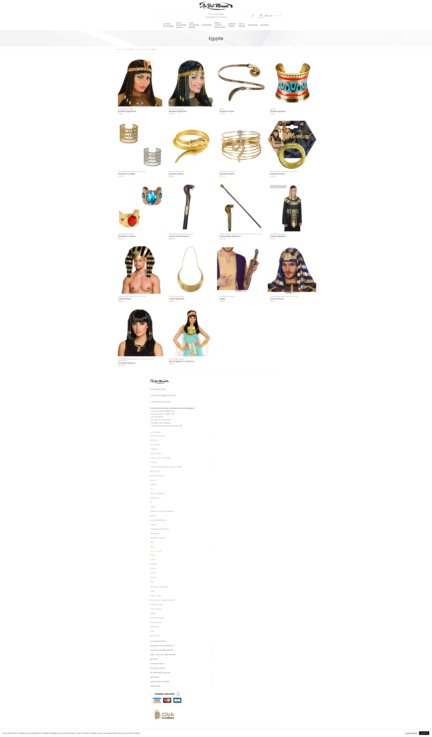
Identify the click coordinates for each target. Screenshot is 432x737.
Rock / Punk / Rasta (157, 618)
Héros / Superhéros (242, 234)
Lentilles (153, 516)
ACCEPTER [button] (424, 733)
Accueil (118, 49)
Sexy (152, 631)
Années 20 (154, 440)
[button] (252, 15)
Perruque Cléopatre (126, 363)
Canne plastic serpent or (230, 236)
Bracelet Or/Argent (126, 174)
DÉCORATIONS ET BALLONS (160, 673)
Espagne (153, 564)
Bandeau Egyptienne (127, 111)
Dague (222, 298)
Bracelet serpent (277, 174)
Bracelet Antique (226, 111)
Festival (153, 484)
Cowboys (153, 462)
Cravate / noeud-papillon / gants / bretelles (166, 467)
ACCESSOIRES (207, 25)
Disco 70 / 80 (155, 471)
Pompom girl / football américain (162, 600)
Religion (153, 613)
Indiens (152, 507)
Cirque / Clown (155, 453)
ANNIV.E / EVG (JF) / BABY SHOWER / (220, 25)
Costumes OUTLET (157, 664)
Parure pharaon (277, 298)
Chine (152, 555)
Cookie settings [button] (411, 733)
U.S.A (151, 582)
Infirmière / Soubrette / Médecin (162, 511)
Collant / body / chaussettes (160, 458)
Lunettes (153, 525)
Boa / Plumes (155, 445)
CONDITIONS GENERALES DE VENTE (163, 395)
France (152, 568)
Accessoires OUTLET (158, 641)
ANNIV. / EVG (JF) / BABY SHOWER (162, 655)
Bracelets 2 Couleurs (127, 236)
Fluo (151, 489)
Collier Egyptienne (176, 298)
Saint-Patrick (154, 627)
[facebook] (275, 15)
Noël (152, 547)
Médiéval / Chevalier (157, 538)
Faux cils (153, 480)
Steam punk (189, 234)
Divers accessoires (157, 476)
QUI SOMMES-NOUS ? (158, 389)
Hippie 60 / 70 (155, 498)
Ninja (152, 542)
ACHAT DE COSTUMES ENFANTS (194, 25)
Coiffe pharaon (124, 298)
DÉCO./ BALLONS (242, 25)
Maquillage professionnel (159, 529)
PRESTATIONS (253, 25)
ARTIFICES (154, 659)
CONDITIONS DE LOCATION (160, 402)
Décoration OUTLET (157, 668)
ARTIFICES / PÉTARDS (232, 25)
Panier (269, 16)
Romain (153, 577)
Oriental (153, 573)
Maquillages (154, 533)
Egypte (130, 109)
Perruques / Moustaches (159, 587)
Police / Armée (155, 596)
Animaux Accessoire (157, 436)
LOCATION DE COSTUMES (168, 25)
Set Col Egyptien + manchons (181, 361)
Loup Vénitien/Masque (158, 520)
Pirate (152, 591)
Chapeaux (154, 449)
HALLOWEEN (264, 25)
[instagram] (280, 15)
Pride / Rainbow (156, 609)
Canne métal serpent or (179, 236)
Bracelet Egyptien (278, 111)
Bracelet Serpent (176, 174)
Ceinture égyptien (278, 236)
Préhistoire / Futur (156, 605)
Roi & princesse (156, 622)
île (151, 502)
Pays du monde (142, 49)
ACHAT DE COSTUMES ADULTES (181, 25)
